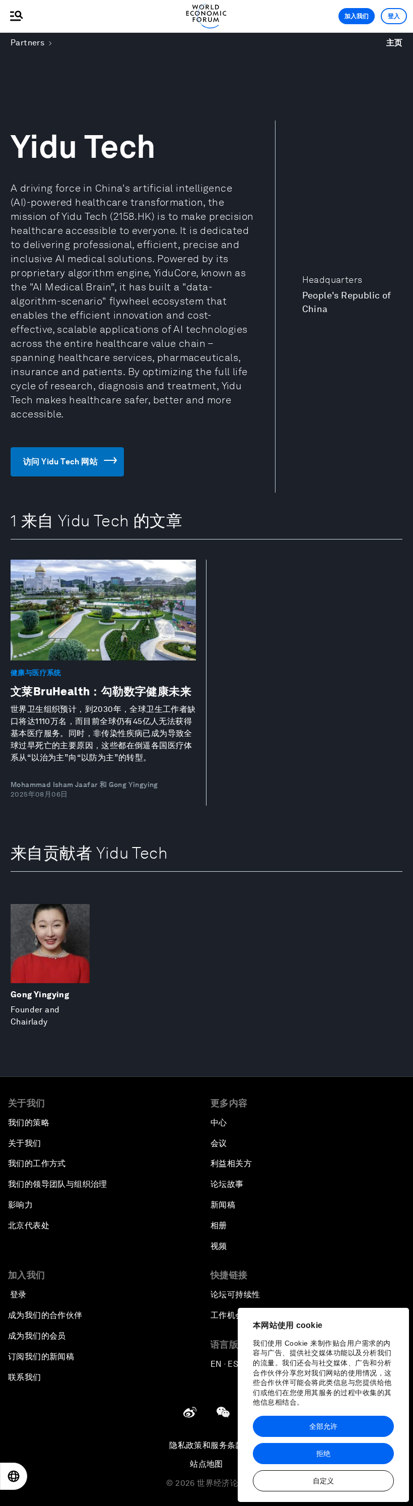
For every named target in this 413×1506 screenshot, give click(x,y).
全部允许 (323, 1426)
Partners (27, 42)
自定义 (323, 1481)
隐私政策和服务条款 (206, 1445)
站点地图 (206, 1464)
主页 (394, 42)
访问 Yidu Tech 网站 (60, 461)
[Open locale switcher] (14, 1476)
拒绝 (323, 1454)
